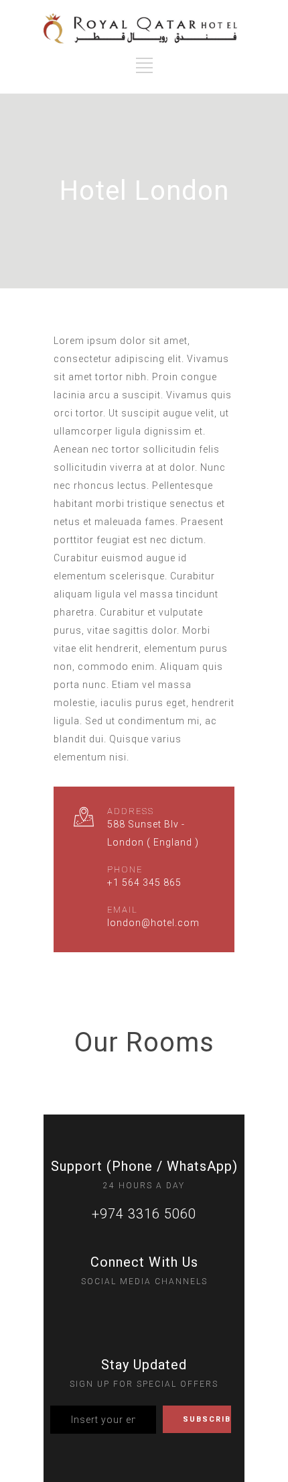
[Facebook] (144, 1309)
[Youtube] (171, 1309)
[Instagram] (116, 1309)
